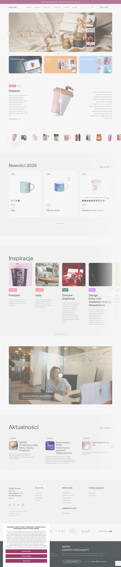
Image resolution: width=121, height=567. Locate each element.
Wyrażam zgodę (26, 551)
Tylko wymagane (26, 556)
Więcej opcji (26, 560)
